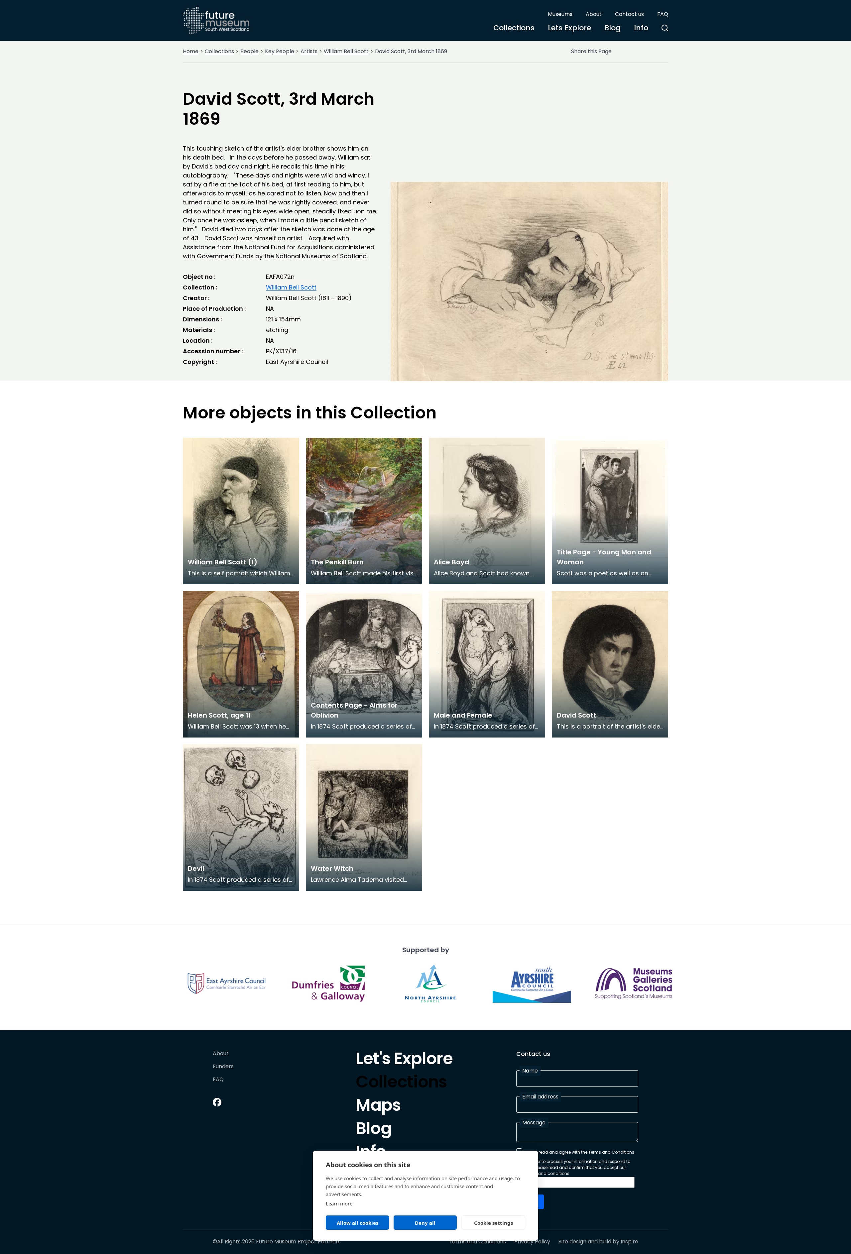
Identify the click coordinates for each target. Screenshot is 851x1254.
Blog (612, 28)
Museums (560, 14)
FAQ (662, 14)
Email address (540, 1096)
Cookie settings (493, 1222)
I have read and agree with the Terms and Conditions (579, 1152)
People (249, 51)
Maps (378, 1107)
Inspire (629, 1241)
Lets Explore (569, 28)
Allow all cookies (357, 1222)
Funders (223, 1066)
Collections (514, 28)
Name (530, 1071)
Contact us (629, 14)
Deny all (425, 1222)
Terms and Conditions (477, 1241)
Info (641, 28)
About (594, 14)
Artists (309, 51)
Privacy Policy (532, 1241)
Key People (279, 51)
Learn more (339, 1203)
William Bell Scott (346, 51)
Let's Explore (404, 1060)
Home (190, 51)
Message (534, 1122)
